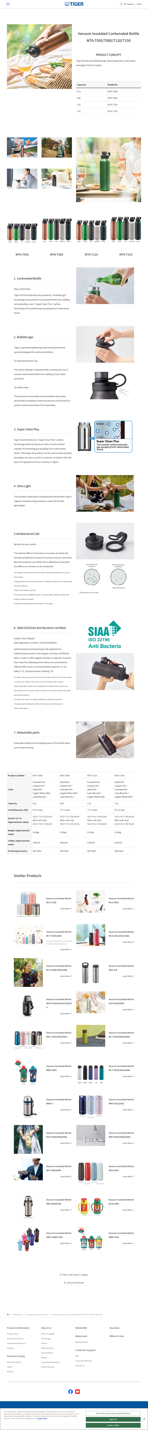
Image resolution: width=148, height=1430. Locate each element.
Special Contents (14, 1362)
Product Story (13, 1334)
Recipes (10, 1371)
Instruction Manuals (75, 1282)
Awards (44, 1357)
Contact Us (80, 1365)
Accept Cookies (113, 1425)
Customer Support (85, 1350)
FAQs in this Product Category (75, 1274)
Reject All (113, 1419)
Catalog (10, 1348)
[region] (74, 1419)
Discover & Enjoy (16, 1356)
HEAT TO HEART (48, 1334)
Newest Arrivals (81, 1342)
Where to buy (117, 1336)
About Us (46, 1327)
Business (115, 1327)
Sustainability (47, 1352)
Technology (46, 1338)
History (44, 1343)
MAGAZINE (81, 1327)
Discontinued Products (16, 1343)
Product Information (18, 1327)
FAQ (77, 1356)
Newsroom (81, 1336)
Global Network (47, 1367)
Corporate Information (50, 1362)
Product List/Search (15, 1338)
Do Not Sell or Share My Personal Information (113, 1413)
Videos (9, 1367)
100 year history (47, 1348)
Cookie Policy (42, 1418)
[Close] (144, 1418)
